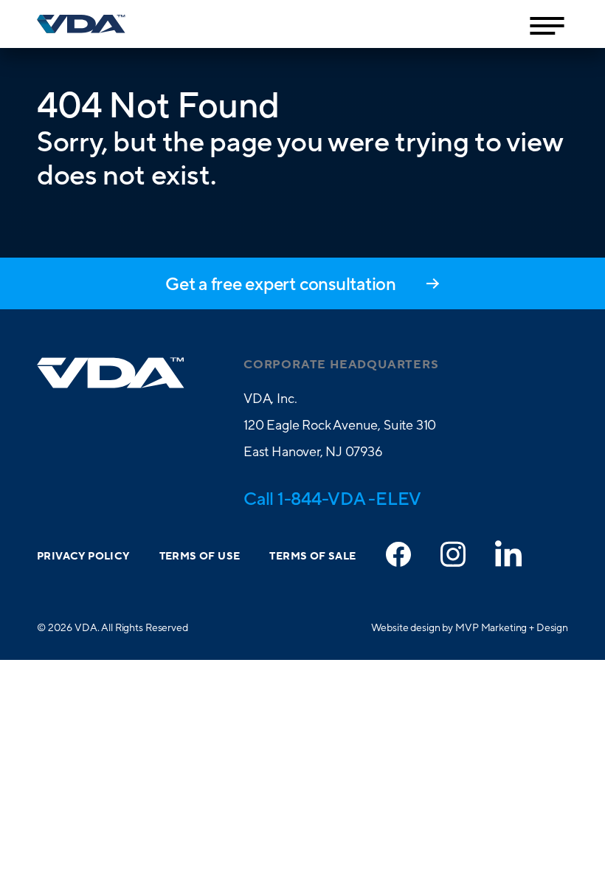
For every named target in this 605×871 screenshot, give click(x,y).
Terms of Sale (312, 556)
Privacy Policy (83, 556)
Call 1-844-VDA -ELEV (332, 498)
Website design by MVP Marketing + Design (469, 627)
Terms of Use (200, 556)
